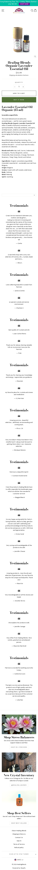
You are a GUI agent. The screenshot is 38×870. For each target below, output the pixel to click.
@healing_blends (19, 785)
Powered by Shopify (19, 868)
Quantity (19, 82)
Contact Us (19, 837)
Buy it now (19, 100)
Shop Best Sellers (19, 823)
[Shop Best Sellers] (19, 800)
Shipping (12, 75)
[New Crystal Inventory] (19, 762)
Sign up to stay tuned (19, 854)
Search (19, 841)
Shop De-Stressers (19, 747)
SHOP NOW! (24, 4)
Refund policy (19, 848)
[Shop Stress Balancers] (19, 724)
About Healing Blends (19, 831)
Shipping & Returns (19, 834)
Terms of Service (19, 844)
